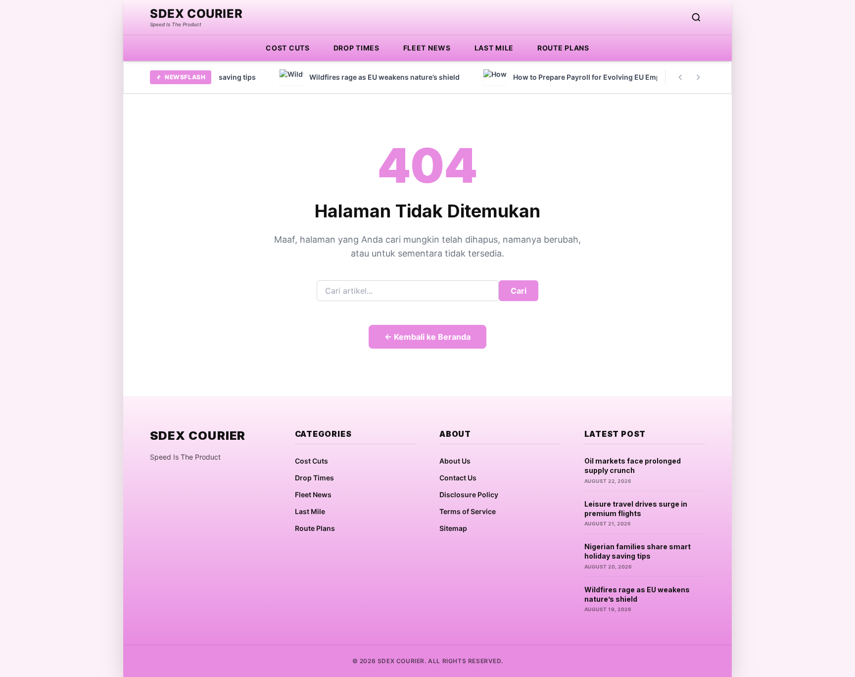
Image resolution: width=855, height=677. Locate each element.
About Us (455, 461)
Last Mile (494, 48)
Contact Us (457, 477)
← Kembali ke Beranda (427, 337)
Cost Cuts (287, 48)
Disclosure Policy (468, 494)
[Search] (696, 17)
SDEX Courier (196, 14)
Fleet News (427, 48)
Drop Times (356, 48)
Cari (518, 291)
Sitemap (453, 528)
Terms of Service (467, 511)
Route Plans (563, 48)
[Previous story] (680, 77)
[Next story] (698, 77)
